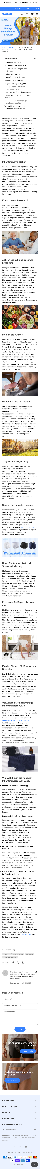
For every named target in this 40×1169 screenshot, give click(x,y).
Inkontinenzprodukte (29, 527)
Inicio (4, 47)
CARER (23, 1165)
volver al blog (10, 950)
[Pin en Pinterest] (22, 962)
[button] (36, 14)
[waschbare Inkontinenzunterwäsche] (20, 759)
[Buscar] (22, 14)
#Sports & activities (10, 957)
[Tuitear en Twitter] (18, 962)
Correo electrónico (12, 1006)
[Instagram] (20, 1146)
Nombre (8, 999)
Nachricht (12, 47)
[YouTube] (25, 1146)
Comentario (9, 1012)
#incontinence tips (17, 954)
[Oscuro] (32, 14)
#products (29, 954)
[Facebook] (14, 1146)
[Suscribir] (35, 1129)
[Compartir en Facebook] (13, 962)
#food (6, 954)
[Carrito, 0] (27, 14)
